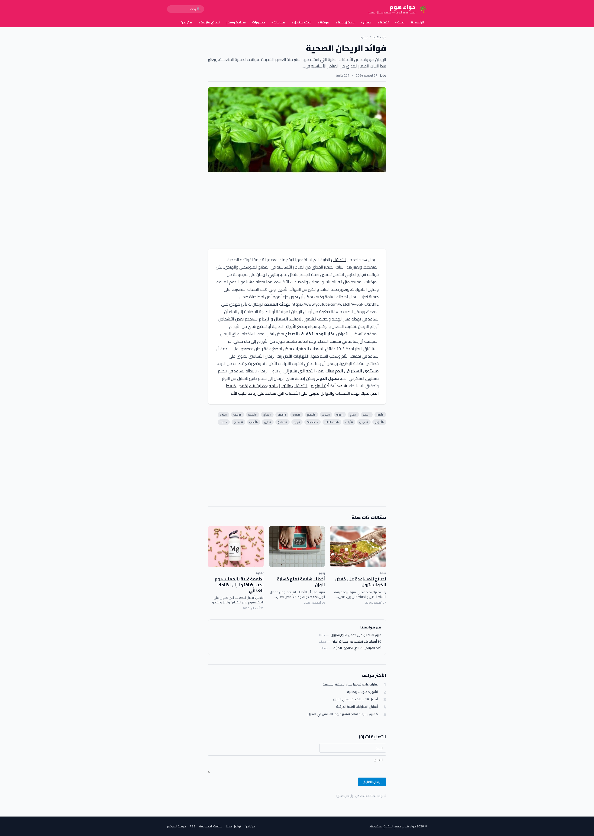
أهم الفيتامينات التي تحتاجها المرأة (357, 648)
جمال (366, 22)
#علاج (353, 414)
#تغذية (297, 414)
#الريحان (238, 422)
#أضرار (380, 414)
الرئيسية (417, 22)
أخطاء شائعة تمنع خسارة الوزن (301, 582)
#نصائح (267, 414)
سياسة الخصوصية (210, 826)
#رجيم (297, 422)
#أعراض (363, 422)
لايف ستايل (301, 22)
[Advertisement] (297, 210)
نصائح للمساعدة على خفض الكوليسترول (360, 582)
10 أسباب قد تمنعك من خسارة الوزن (356, 641)
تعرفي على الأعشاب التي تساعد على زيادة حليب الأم (275, 393)
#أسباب (253, 422)
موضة (323, 22)
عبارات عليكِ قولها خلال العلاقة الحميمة (350, 684)
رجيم (322, 573)
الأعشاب (338, 259)
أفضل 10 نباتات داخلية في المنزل (355, 699)
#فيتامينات (312, 422)
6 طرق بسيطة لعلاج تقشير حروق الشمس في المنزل (342, 714)
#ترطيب (237, 414)
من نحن (186, 22)
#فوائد (326, 414)
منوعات (278, 22)
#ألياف (349, 422)
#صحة (366, 414)
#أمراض (379, 422)
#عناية (339, 414)
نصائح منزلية (209, 22)
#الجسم (311, 414)
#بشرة (223, 414)
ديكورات (258, 22)
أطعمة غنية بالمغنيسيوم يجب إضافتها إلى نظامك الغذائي (239, 584)
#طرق (267, 422)
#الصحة (252, 414)
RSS (192, 826)
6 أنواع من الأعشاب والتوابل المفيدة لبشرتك (287, 386)
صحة (399, 22)
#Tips (223, 422)
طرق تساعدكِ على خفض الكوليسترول (356, 635)
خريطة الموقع (176, 826)
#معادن (282, 422)
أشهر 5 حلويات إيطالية (362, 692)
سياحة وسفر (236, 22)
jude (383, 75)
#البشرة (282, 414)
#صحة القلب (332, 422)
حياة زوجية (345, 22)
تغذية (383, 22)
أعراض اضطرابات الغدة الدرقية (357, 707)
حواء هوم (379, 37)
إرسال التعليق (372, 782)
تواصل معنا (233, 826)
